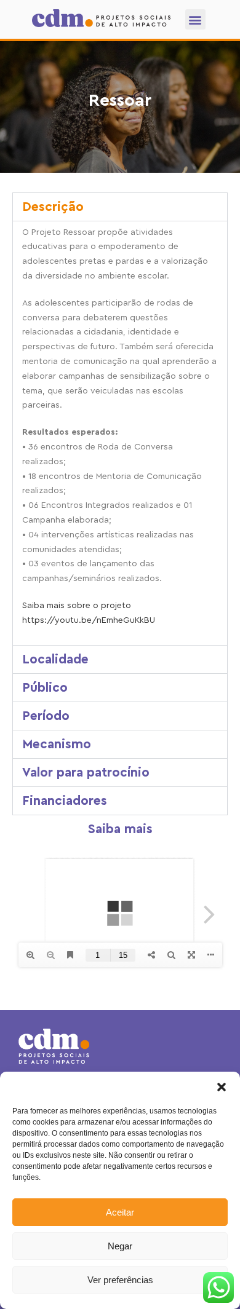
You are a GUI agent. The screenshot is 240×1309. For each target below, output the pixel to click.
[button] (221, 1087)
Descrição (53, 206)
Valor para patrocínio (86, 772)
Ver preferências (120, 1280)
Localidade (55, 659)
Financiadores (64, 800)
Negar (120, 1246)
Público (45, 687)
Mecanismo (56, 744)
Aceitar (120, 1212)
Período (46, 716)
